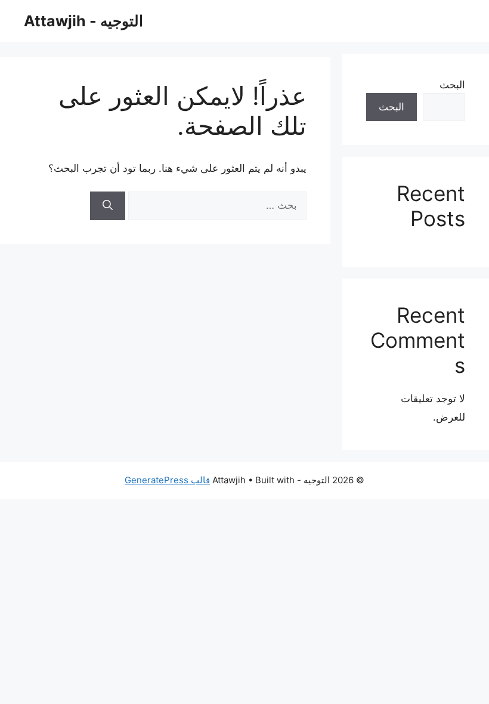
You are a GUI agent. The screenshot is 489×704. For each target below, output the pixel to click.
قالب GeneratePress (167, 480)
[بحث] (107, 206)
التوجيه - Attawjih (83, 21)
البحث (452, 85)
